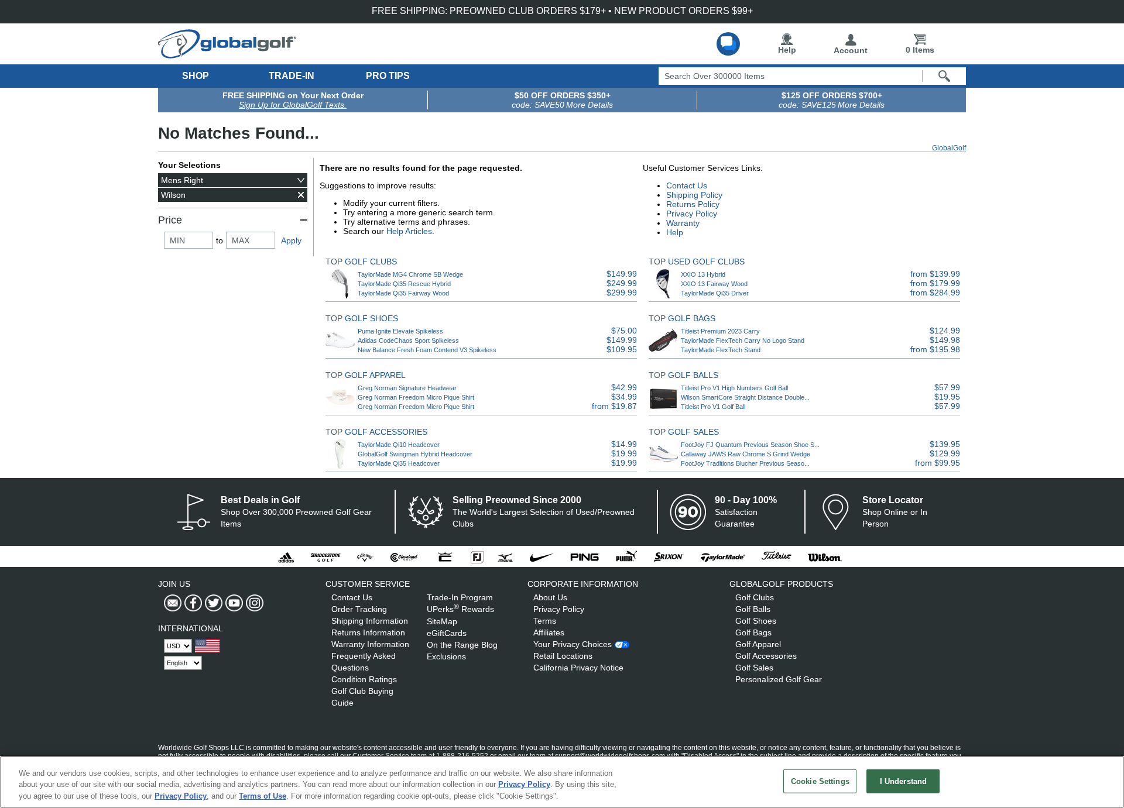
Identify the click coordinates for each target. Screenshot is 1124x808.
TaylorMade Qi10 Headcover (399, 444)
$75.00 (624, 330)
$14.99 (624, 444)
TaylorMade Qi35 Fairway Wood (403, 293)
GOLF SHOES (371, 318)
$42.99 (624, 387)
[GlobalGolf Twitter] (212, 603)
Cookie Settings (820, 780)
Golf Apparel (758, 644)
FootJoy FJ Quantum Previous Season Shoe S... (750, 444)
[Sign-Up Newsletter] (172, 603)
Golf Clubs (754, 597)
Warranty (683, 223)
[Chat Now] (728, 44)
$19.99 (624, 453)
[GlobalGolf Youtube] (232, 603)
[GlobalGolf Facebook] (191, 603)
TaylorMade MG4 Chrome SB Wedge (410, 274)
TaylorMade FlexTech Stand (720, 349)
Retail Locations (562, 656)
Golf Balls (752, 609)
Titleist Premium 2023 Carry (720, 331)
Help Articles (409, 231)
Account (851, 50)
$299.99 (621, 292)
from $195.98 (935, 349)
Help (787, 49)
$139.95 (945, 444)
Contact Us (686, 185)
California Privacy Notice (578, 667)
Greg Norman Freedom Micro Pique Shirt (416, 397)
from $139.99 (935, 273)
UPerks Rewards (460, 609)
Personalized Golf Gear (778, 679)
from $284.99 (935, 292)
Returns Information (368, 632)
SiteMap (442, 621)
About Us (550, 597)
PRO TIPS (388, 76)
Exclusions (446, 656)
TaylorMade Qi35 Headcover (399, 463)
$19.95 (947, 396)
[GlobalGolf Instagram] (253, 603)
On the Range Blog (462, 644)
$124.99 (945, 330)
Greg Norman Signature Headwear (407, 387)
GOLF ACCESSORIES (386, 431)
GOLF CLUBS (371, 261)
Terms (544, 620)
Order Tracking (359, 609)
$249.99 (621, 283)
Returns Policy (692, 204)
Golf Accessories (766, 656)
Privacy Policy (691, 213)
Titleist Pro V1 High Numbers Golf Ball (734, 387)
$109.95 (621, 349)
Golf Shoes (755, 620)
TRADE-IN (291, 76)
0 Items (920, 49)
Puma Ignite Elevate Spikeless (400, 331)
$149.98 (945, 340)
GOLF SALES (693, 431)
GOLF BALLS (693, 375)
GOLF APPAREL (375, 375)
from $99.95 (937, 462)
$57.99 (947, 387)
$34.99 (624, 396)
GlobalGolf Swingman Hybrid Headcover (415, 454)
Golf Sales (754, 667)
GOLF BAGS (691, 318)
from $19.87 (614, 406)
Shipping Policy (694, 195)
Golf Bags (753, 632)
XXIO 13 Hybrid (703, 274)
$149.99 (621, 273)
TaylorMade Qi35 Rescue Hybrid (404, 283)
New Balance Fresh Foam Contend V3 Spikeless (427, 349)
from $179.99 (935, 283)
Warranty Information (370, 644)
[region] (562, 782)
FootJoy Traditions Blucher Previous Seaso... (745, 463)
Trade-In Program (460, 597)
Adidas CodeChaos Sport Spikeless (408, 340)
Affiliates (548, 632)
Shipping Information (369, 620)
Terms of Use (262, 796)
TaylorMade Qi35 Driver (715, 293)
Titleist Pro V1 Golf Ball (713, 406)
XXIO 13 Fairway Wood (714, 283)
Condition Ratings (364, 679)
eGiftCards (447, 633)
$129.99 (945, 453)
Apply (291, 240)
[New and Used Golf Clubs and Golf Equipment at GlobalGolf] (227, 54)
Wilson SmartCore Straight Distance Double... (745, 397)
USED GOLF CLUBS (706, 261)
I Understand (903, 780)
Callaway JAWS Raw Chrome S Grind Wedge (745, 454)
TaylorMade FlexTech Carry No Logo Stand (742, 340)
